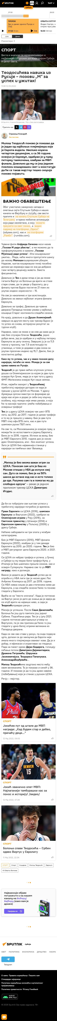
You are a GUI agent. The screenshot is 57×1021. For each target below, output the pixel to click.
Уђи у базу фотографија (35, 122)
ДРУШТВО (41, 951)
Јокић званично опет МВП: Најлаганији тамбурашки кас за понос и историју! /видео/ (25, 790)
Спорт (13, 865)
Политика (14, 951)
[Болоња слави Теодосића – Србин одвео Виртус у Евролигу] (28, 823)
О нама (4, 975)
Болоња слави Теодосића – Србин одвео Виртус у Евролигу (27, 850)
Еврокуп (49, 865)
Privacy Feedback (30, 989)
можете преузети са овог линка (24, 224)
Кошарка (22, 865)
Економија (28, 951)
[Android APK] (9, 997)
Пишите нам (34, 975)
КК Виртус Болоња (10, 870)
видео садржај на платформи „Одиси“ (22, 227)
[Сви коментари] (4, 1017)
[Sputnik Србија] (8, 4)
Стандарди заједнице (11, 979)
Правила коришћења (18, 975)
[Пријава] (37, 3)
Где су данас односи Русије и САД (21, 25)
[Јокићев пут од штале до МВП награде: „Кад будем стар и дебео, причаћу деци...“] (28, 700)
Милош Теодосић (36, 865)
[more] (51, 236)
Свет (3, 951)
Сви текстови (13, 137)
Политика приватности (11, 989)
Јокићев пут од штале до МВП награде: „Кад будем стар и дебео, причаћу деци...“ (27, 729)
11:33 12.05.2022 (8, 86)
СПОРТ (7, 721)
